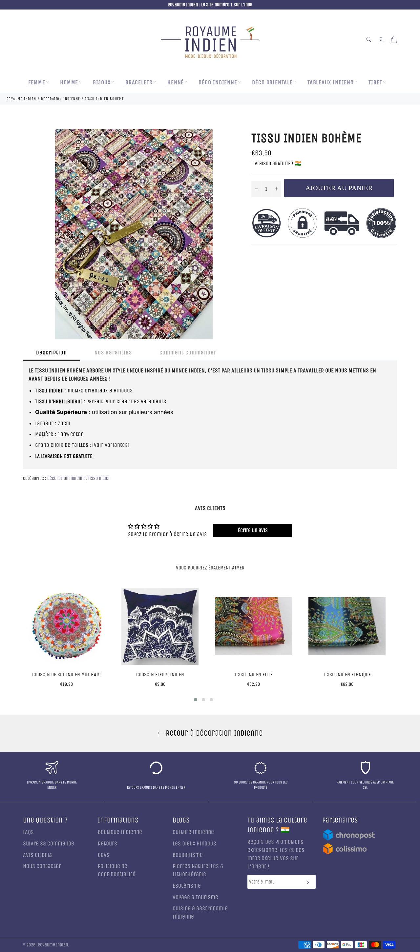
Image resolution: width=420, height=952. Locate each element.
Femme (36, 82)
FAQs (28, 832)
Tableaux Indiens (330, 82)
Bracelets (139, 82)
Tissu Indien (99, 478)
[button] (196, 699)
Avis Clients (38, 855)
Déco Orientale (272, 82)
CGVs (104, 855)
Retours (107, 843)
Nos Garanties (113, 352)
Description (51, 352)
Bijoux (101, 82)
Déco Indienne (218, 82)
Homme (69, 82)
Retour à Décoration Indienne (213, 733)
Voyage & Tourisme (195, 897)
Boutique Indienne (120, 832)
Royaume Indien (53, 945)
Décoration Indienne (66, 478)
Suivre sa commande (48, 843)
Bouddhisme (188, 855)
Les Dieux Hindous (194, 843)
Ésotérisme (187, 886)
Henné (175, 82)
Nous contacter (42, 866)
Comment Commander (188, 352)
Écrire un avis (253, 530)
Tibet (375, 82)
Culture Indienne (193, 832)
